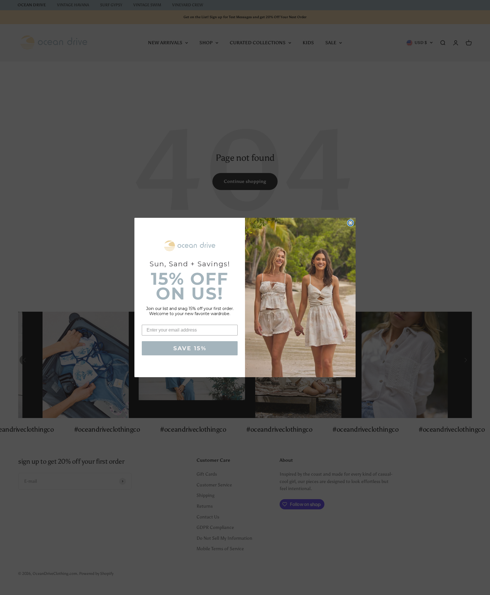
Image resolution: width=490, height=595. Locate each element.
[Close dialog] (350, 223)
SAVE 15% (189, 348)
